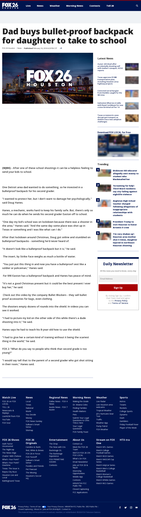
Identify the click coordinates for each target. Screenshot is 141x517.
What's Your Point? (10, 459)
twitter (125, 507)
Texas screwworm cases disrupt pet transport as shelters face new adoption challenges (109, 118)
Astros (122, 401)
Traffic (99, 419)
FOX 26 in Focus (33, 453)
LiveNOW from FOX (11, 416)
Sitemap (29, 430)
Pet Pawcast (31, 469)
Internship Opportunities (79, 472)
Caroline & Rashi (33, 447)
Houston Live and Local (10, 476)
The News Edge (9, 452)
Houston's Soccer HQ (33, 477)
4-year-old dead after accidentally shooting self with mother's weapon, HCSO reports (110, 67)
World (28, 411)
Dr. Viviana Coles (80, 404)
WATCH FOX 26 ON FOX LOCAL (81, 454)
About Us (78, 439)
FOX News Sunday (34, 421)
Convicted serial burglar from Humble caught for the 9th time (109, 92)
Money (29, 418)
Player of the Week (128, 427)
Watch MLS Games (104, 483)
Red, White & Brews (35, 450)
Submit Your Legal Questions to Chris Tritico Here (81, 420)
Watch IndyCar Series (105, 465)
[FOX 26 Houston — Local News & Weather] (11, 5)
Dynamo (123, 414)
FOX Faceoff (31, 457)
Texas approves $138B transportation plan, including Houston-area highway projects (107, 80)
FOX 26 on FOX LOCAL (9, 402)
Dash (122, 418)
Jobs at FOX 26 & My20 (80, 466)
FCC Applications (80, 492)
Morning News (82, 397)
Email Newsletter (80, 462)
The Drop (53, 443)
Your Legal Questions (77, 427)
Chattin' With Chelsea (11, 456)
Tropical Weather (104, 410)
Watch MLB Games (105, 456)
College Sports (126, 411)
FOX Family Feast (80, 432)
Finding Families (80, 408)
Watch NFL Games (104, 447)
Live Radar (101, 401)
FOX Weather (102, 429)
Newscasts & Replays (8, 411)
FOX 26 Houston (8, 48)
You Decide (31, 414)
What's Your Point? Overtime (10, 463)
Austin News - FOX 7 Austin (58, 408)
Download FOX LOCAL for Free (114, 132)
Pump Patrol (101, 426)
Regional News (58, 397)
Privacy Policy (121, 300)
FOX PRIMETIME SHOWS (56, 460)
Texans (123, 404)
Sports (124, 397)
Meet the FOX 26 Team (80, 448)
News (19, 48)
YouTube (6, 419)
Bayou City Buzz (9, 471)
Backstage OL (55, 450)
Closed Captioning (81, 489)
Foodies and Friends (35, 466)
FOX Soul (6, 422)
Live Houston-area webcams (104, 405)
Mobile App (78, 476)
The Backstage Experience (56, 454)
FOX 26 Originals (31, 441)
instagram (131, 507)
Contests (53, 465)
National (29, 408)
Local (28, 401)
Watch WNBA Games (105, 480)
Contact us (77, 443)
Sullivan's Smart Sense (33, 425)
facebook (120, 507)
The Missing (31, 472)
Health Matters (79, 411)
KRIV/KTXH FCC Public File (80, 484)
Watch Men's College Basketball (105, 469)
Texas (28, 404)
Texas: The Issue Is (10, 468)
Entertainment (58, 439)
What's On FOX (79, 458)
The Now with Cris (57, 447)
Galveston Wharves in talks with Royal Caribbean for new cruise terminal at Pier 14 (110, 105)
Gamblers (124, 421)
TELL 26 (6, 407)
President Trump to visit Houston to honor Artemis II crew (125, 224)
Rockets (123, 408)
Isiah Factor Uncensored (7, 444)
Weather (101, 397)
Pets (75, 414)
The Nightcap (8, 449)
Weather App (102, 422)
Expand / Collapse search (137, 6)
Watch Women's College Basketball (104, 475)
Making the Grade (81, 401)
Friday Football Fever (129, 424)
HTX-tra (125, 439)
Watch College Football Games (103, 451)
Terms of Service (120, 303)
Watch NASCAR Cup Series (105, 460)
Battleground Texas (11, 480)
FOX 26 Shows (10, 439)
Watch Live (9, 397)
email (136, 507)
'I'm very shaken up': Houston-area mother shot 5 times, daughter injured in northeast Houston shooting (125, 240)
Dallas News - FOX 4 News (58, 402)
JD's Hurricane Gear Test (105, 415)
